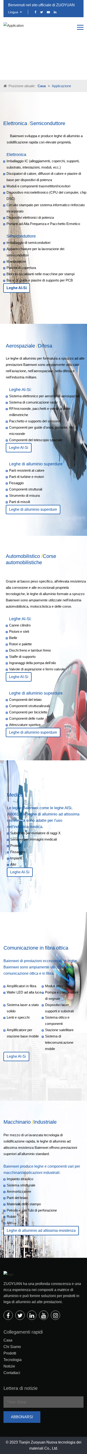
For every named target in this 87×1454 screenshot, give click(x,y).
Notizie (9, 1366)
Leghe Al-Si (18, 448)
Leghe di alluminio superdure (33, 509)
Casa (42, 86)
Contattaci (11, 1373)
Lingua (13, 12)
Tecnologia (12, 1360)
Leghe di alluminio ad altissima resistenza (41, 1230)
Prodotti (9, 1353)
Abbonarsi (22, 1417)
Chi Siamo (12, 1347)
